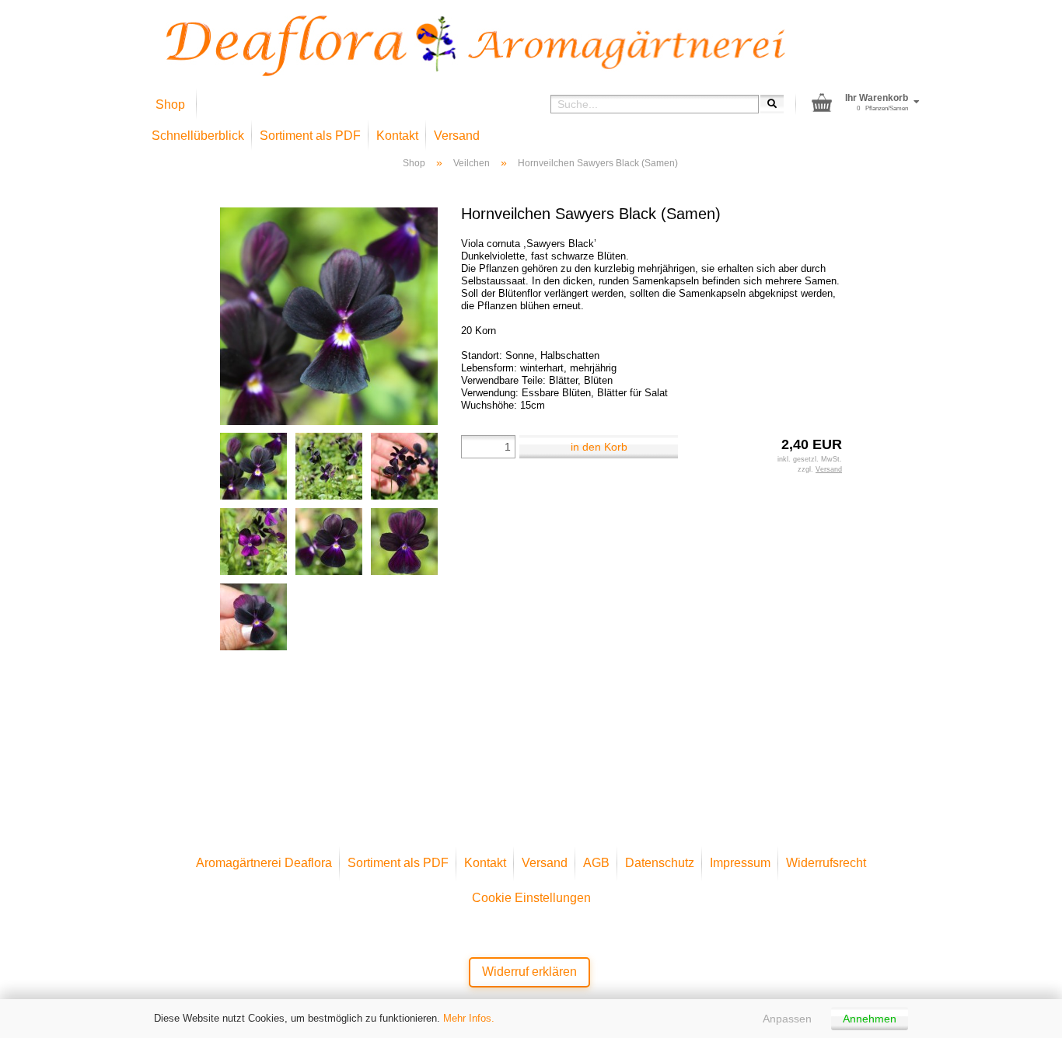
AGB (596, 862)
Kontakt (397, 135)
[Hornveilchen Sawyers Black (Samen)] (329, 315)
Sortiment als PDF (310, 135)
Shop (170, 104)
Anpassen (787, 1018)
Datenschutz (659, 862)
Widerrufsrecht (826, 862)
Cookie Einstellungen (531, 897)
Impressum (740, 862)
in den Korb (599, 447)
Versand (457, 135)
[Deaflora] (476, 46)
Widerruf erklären (529, 971)
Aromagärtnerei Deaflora (264, 862)
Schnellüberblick (198, 135)
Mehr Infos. (468, 1018)
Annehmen (869, 1018)
